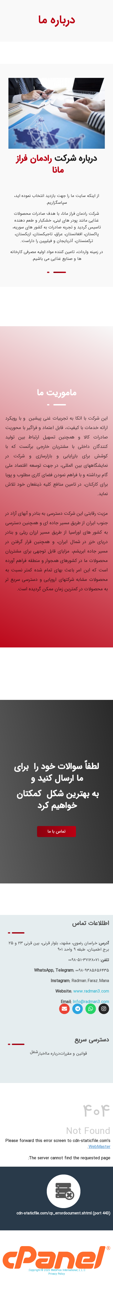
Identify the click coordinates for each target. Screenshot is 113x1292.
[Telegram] (77, 1009)
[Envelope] (64, 1009)
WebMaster (99, 1147)
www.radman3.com (91, 991)
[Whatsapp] (90, 1009)
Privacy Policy (56, 1274)
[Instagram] (104, 1009)
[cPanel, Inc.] (56, 1257)
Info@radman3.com (91, 1002)
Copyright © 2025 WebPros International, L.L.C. (56, 1270)
